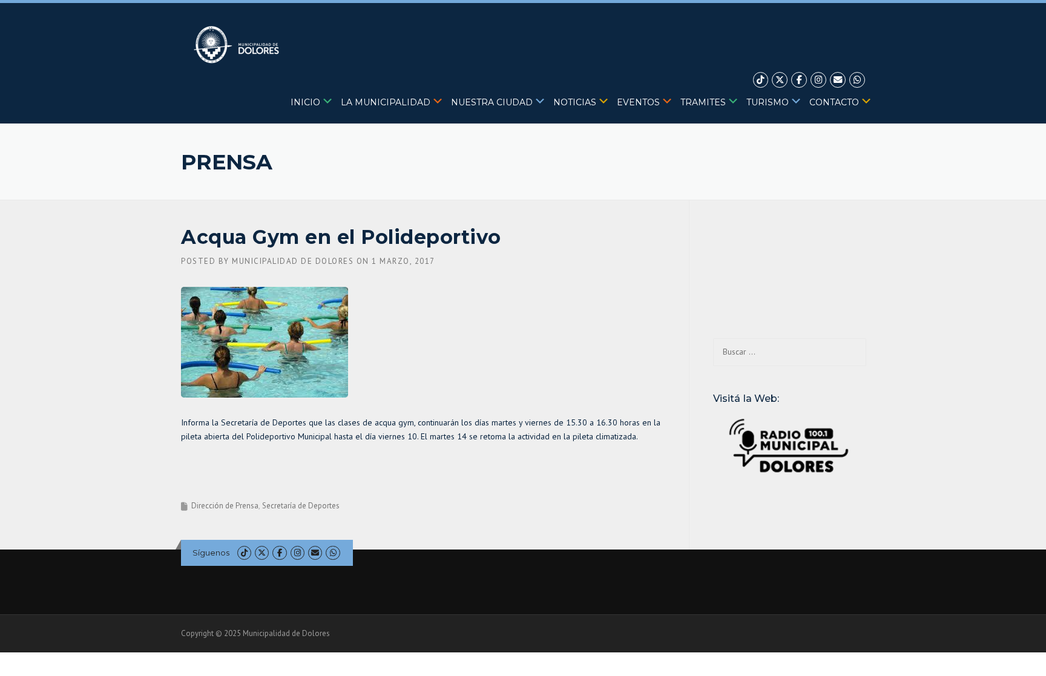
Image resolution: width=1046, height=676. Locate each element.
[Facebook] (799, 80)
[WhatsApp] (857, 80)
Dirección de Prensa (224, 505)
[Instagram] (818, 80)
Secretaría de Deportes (301, 505)
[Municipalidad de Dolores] (239, 44)
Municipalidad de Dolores (293, 261)
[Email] (838, 80)
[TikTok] (761, 80)
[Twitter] (780, 80)
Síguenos (210, 552)
